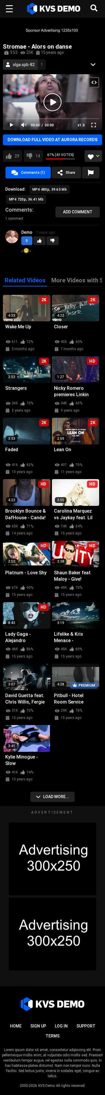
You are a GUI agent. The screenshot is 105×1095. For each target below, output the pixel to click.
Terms (53, 1036)
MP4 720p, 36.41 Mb (26, 199)
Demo (26, 232)
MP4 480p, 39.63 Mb (49, 189)
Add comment (77, 212)
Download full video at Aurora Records (52, 139)
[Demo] (12, 241)
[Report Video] (90, 172)
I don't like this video (37, 156)
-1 (52, 240)
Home (16, 1026)
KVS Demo (46, 1086)
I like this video (17, 156)
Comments (18, 210)
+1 (39, 240)
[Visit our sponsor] (52, 30)
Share (70, 173)
